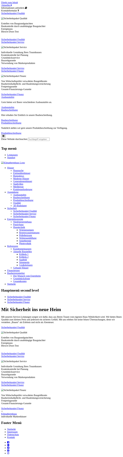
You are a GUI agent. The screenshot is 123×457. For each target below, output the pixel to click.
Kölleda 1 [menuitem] (23, 254)
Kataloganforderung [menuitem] (22, 189)
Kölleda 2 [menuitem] (23, 257)
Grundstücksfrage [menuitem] (21, 278)
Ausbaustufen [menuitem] (19, 195)
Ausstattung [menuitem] (12, 192)
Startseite (11, 429)
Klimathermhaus (9, 414)
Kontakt (11, 437)
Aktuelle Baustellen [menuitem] (22, 251)
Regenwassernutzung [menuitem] (29, 232)
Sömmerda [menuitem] (24, 262)
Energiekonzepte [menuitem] (15, 219)
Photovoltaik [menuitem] (25, 243)
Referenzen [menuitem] (12, 246)
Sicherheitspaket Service (12, 42)
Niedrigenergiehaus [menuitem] (22, 222)
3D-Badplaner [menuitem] (20, 205)
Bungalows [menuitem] (18, 176)
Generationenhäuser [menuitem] (22, 181)
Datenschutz (13, 434)
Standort (11, 157)
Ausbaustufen (7, 97)
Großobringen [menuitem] (26, 265)
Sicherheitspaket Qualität (13, 13)
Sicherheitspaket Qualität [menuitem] (25, 211)
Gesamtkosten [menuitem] (20, 281)
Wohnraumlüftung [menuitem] (27, 238)
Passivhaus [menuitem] (18, 224)
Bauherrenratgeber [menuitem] (16, 273)
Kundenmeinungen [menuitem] (22, 249)
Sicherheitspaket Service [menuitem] (24, 213)
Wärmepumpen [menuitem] (26, 230)
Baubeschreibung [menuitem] (21, 197)
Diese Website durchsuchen (14, 139)
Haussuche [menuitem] (18, 170)
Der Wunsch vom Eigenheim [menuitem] (27, 276)
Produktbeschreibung (11, 123)
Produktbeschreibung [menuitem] (23, 200)
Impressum (12, 432)
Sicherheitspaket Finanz (12, 71)
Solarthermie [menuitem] (25, 240)
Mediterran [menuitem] (18, 186)
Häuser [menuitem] (10, 167)
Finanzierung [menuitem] (13, 270)
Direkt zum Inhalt (9, 2)
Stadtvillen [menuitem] (18, 184)
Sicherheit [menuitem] (12, 208)
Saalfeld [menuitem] (23, 259)
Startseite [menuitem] (11, 284)
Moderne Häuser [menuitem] (21, 178)
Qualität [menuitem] (17, 203)
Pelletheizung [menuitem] (25, 235)
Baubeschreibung (9, 110)
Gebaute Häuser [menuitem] (20, 267)
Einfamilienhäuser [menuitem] (21, 173)
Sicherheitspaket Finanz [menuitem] (24, 216)
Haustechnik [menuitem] (19, 227)
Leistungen (12, 155)
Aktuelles (6, 5)
